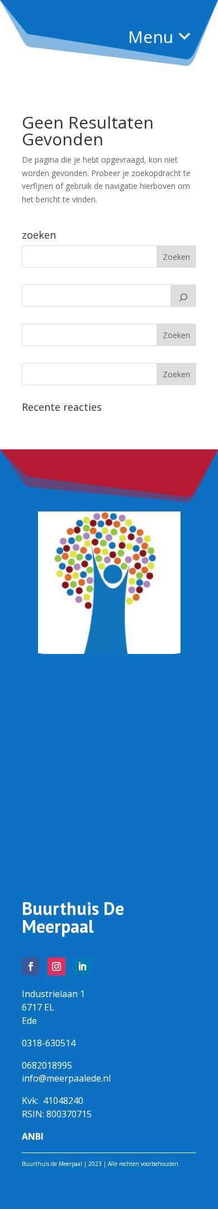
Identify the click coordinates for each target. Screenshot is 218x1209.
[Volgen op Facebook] (31, 966)
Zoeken (176, 335)
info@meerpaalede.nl (66, 1078)
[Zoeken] (183, 296)
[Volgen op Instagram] (56, 966)
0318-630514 (48, 1043)
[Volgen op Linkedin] (82, 966)
